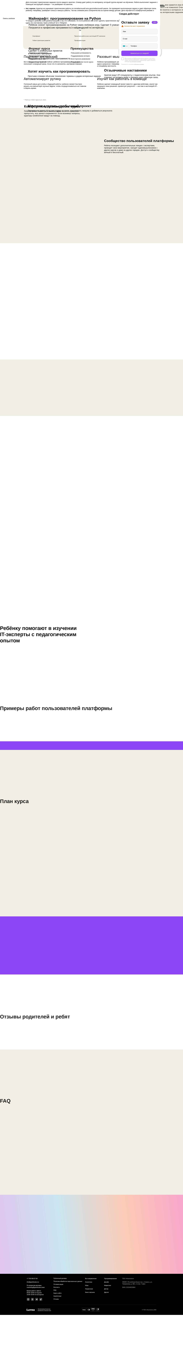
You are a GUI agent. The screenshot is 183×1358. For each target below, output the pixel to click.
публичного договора (139, 64)
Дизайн (106, 1282)
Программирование (110, 1278)
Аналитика (88, 1282)
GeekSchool (57, 1296)
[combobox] (125, 46)
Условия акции (58, 1284)
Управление (89, 1289)
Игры (86, 1285)
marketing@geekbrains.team (36, 1287)
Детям (106, 1289)
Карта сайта (57, 1293)
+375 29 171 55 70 (8, 14)
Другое (106, 1292)
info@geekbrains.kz (33, 1282)
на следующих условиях (135, 61)
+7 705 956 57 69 (32, 1278)
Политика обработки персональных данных (67, 1281)
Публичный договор (60, 1278)
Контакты (56, 1287)
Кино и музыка (90, 1292)
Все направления (90, 1278)
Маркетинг (107, 1285)
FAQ (54, 1290)
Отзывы (56, 1299)
